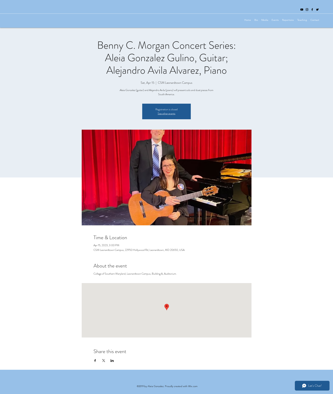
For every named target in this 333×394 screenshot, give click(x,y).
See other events (166, 113)
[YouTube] (302, 9)
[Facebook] (312, 9)
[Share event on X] (103, 360)
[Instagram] (307, 9)
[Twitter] (317, 9)
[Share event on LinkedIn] (112, 360)
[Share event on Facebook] (95, 360)
